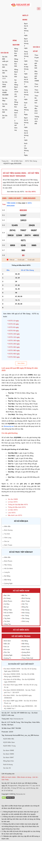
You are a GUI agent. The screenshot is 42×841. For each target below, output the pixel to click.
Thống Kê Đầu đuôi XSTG (17, 507)
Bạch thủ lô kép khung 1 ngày (26, 29)
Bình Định (7, 641)
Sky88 (20, 802)
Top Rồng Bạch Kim (16, 103)
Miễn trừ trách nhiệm (9, 777)
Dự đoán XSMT (8, 757)
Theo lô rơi (36, 85)
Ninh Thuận (8, 545)
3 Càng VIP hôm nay (16, 125)
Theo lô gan (37, 56)
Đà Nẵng (7, 576)
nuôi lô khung (30, 788)
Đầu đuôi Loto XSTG (15, 515)
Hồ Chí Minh (8, 568)
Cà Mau (6, 604)
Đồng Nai (25, 607)
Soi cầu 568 (4, 111)
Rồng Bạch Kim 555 (16, 73)
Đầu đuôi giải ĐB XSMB (37, 76)
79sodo (9, 802)
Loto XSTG (12, 512)
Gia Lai (6, 541)
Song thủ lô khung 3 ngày (26, 94)
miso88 (32, 802)
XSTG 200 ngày (14, 344)
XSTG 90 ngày (13, 330)
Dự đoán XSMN (8, 754)
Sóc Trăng (25, 615)
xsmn (4, 198)
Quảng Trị (7, 658)
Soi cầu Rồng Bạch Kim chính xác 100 (16, 88)
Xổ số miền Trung (21, 636)
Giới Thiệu (5, 779)
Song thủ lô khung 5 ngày (26, 135)
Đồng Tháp (8, 610)
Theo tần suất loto (36, 99)
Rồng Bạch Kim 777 (25, 785)
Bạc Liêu (7, 595)
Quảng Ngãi (8, 583)
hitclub (37, 802)
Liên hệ (34, 777)
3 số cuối (31, 260)
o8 (17, 802)
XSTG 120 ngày (14, 337)
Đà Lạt (6, 607)
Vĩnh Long (7, 537)
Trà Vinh (7, 534)
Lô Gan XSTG (13, 502)
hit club (4, 802)
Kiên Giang (25, 612)
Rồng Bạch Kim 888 (16, 52)
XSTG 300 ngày (14, 347)
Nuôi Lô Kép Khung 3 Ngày (26, 108)
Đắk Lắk (7, 644)
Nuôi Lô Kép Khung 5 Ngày (26, 149)
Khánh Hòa (26, 646)
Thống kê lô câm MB (37, 120)
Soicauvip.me (9, 426)
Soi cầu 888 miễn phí (5, 59)
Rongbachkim (12, 785)
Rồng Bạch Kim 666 (16, 62)
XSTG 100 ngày (14, 334)
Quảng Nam (26, 655)
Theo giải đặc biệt (36, 64)
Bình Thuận (26, 601)
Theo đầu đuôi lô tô (36, 109)
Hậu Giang (8, 565)
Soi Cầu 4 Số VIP (36, 49)
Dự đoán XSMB (8, 750)
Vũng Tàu (7, 624)
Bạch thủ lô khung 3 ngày (26, 81)
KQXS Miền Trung (9, 746)
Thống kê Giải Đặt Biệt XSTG (18, 504)
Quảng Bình (26, 652)
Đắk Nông (7, 580)
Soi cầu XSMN (13, 499)
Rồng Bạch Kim (16, 43)
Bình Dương (8, 530)
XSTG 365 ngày (14, 350)
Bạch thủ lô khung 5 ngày (26, 122)
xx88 (28, 802)
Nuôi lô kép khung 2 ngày (26, 69)
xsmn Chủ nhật (14, 198)
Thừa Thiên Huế (27, 658)
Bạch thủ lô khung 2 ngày (26, 43)
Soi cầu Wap (4, 99)
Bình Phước (8, 561)
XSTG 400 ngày (14, 354)
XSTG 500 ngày (14, 357)
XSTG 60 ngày (13, 327)
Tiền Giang (11, 203)
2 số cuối (21, 260)
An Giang (7, 598)
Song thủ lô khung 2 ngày (26, 56)
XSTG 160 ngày (14, 340)
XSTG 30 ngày (13, 324)
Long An (7, 572)
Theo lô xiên (37, 91)
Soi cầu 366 (4, 72)
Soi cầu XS (5, 53)
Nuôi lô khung (25, 17)
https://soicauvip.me (16, 719)
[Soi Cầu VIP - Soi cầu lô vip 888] (21, 4)
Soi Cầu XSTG (30, 191)
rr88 (24, 802)
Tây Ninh (7, 618)
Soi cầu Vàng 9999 (4, 84)
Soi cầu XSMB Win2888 (5, 92)
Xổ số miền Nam (21, 591)
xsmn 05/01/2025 (29, 198)
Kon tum (7, 649)
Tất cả (12, 260)
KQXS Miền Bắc (8, 739)
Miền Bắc (7, 526)
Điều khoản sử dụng (24, 777)
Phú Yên (7, 652)
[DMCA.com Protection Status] (8, 798)
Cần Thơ (25, 604)
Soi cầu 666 (4, 66)
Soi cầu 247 (4, 117)
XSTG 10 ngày (13, 321)
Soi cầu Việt (4, 105)
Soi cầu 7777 (4, 77)
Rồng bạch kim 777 (16, 113)
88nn (14, 802)
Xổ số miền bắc (21, 630)
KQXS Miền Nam (9, 742)
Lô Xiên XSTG (13, 510)
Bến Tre (24, 595)
